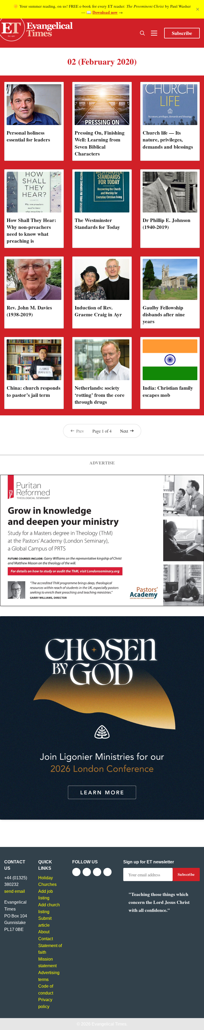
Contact (45, 938)
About (43, 932)
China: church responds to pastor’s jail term (33, 391)
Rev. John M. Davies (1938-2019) (29, 311)
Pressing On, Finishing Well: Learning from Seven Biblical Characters (100, 143)
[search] (142, 33)
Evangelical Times (109, 1024)
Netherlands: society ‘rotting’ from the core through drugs (100, 394)
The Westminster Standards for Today (97, 223)
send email (14, 891)
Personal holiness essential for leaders (28, 136)
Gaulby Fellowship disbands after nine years (164, 314)
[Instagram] (97, 872)
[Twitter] (87, 872)
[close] (197, 9)
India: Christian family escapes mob (168, 391)
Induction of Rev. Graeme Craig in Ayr (98, 311)
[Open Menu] (154, 33)
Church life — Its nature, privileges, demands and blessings (168, 139)
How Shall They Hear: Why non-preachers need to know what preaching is (31, 230)
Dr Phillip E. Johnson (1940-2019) (166, 223)
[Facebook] (76, 872)
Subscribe (182, 33)
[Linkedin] (107, 872)
